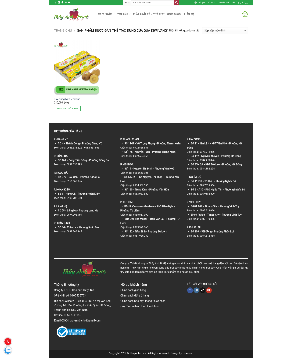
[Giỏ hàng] (245, 14)
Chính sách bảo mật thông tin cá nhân (142, 301)
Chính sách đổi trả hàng (134, 295)
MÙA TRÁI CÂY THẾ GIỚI (149, 14)
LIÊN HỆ (189, 14)
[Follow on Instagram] (59, 2)
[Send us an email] (66, 2)
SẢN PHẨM (105, 14)
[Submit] (176, 2)
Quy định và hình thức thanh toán (139, 306)
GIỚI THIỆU (174, 14)
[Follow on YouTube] (69, 2)
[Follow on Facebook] (56, 2)
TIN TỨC (122, 14)
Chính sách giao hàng (133, 290)
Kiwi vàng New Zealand (67, 99)
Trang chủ (63, 30)
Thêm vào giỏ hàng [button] (67, 108)
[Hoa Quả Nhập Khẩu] (73, 14)
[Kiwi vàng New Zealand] (77, 67)
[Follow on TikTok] (62, 2)
